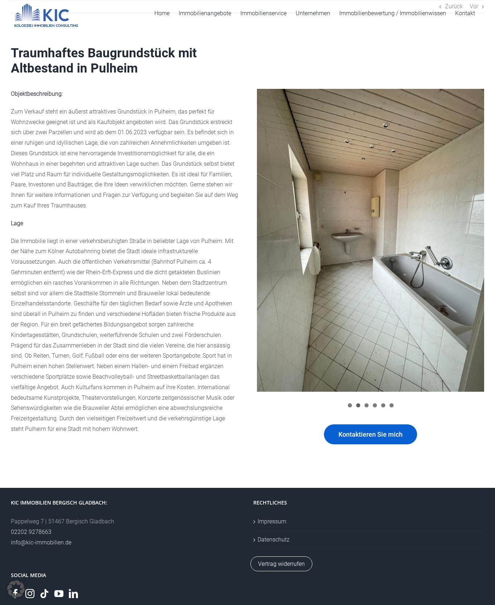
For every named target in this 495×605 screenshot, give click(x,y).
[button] (16, 589)
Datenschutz (274, 539)
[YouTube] (58, 593)
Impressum (272, 521)
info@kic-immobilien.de (41, 542)
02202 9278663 (31, 531)
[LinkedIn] (73, 593)
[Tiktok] (44, 593)
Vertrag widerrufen (281, 563)
